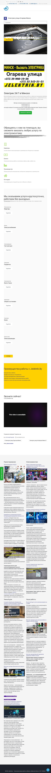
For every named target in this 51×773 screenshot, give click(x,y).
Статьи (8, 356)
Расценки (8, 39)
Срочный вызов (9, 437)
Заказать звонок (25, 112)
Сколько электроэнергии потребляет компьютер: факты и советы (35, 510)
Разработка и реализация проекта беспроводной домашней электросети (14, 515)
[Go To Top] (47, 769)
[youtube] (20, 1)
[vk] (22, 1)
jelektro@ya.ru (34, 3)
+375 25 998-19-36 (23, 3)
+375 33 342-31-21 (13, 3)
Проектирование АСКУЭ (10, 464)
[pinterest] (18, 1)
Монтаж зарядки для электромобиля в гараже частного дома (36, 620)
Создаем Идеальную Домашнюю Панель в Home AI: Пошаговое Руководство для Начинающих (13, 603)
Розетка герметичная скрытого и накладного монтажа (34, 565)
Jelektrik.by (6, 518)
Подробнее (8, 212)
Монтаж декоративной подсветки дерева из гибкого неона (35, 655)
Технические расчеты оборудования (13, 546)
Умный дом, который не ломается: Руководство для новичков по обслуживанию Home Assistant (13, 703)
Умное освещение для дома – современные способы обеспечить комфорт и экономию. (35, 466)
